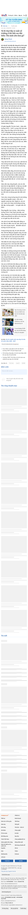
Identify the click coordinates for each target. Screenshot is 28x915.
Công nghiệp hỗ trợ (20, 839)
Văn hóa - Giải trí (19, 827)
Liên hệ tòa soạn (6, 874)
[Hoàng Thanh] (2, 39)
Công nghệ (17, 830)
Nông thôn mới (19, 842)
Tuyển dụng (23, 908)
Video (16, 851)
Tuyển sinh (14, 26)
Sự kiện (21, 861)
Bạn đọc (17, 836)
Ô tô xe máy (4, 833)
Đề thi (15, 15)
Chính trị (17, 815)
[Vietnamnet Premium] (5, 816)
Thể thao (17, 821)
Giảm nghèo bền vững (7, 842)
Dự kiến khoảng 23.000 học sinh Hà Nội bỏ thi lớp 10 (19, 321)
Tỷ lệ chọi (11, 363)
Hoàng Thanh (8, 39)
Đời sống (3, 827)
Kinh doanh (18, 818)
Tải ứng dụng (5, 908)
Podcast (17, 854)
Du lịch (16, 833)
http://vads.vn (9, 902)
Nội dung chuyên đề (20, 845)
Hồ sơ (16, 848)
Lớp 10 (17, 363)
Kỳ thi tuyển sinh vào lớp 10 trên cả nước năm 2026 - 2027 (13, 340)
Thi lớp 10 (10, 15)
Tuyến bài (7, 861)
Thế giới (17, 824)
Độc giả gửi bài (14, 908)
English (3, 848)
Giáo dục (5, 26)
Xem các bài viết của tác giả (10, 41)
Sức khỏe (3, 830)
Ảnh (2, 851)
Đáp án (20, 15)
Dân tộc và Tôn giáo (6, 821)
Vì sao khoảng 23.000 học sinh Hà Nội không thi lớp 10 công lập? (20, 330)
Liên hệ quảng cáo (6, 891)
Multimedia (4, 854)
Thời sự (3, 818)
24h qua (3, 857)
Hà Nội (23, 363)
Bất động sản (4, 836)
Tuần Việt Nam (5, 839)
